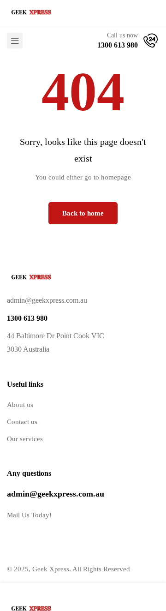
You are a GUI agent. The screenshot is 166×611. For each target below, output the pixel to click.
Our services (25, 439)
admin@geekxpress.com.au (55, 493)
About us (20, 404)
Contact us (22, 421)
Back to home (83, 213)
